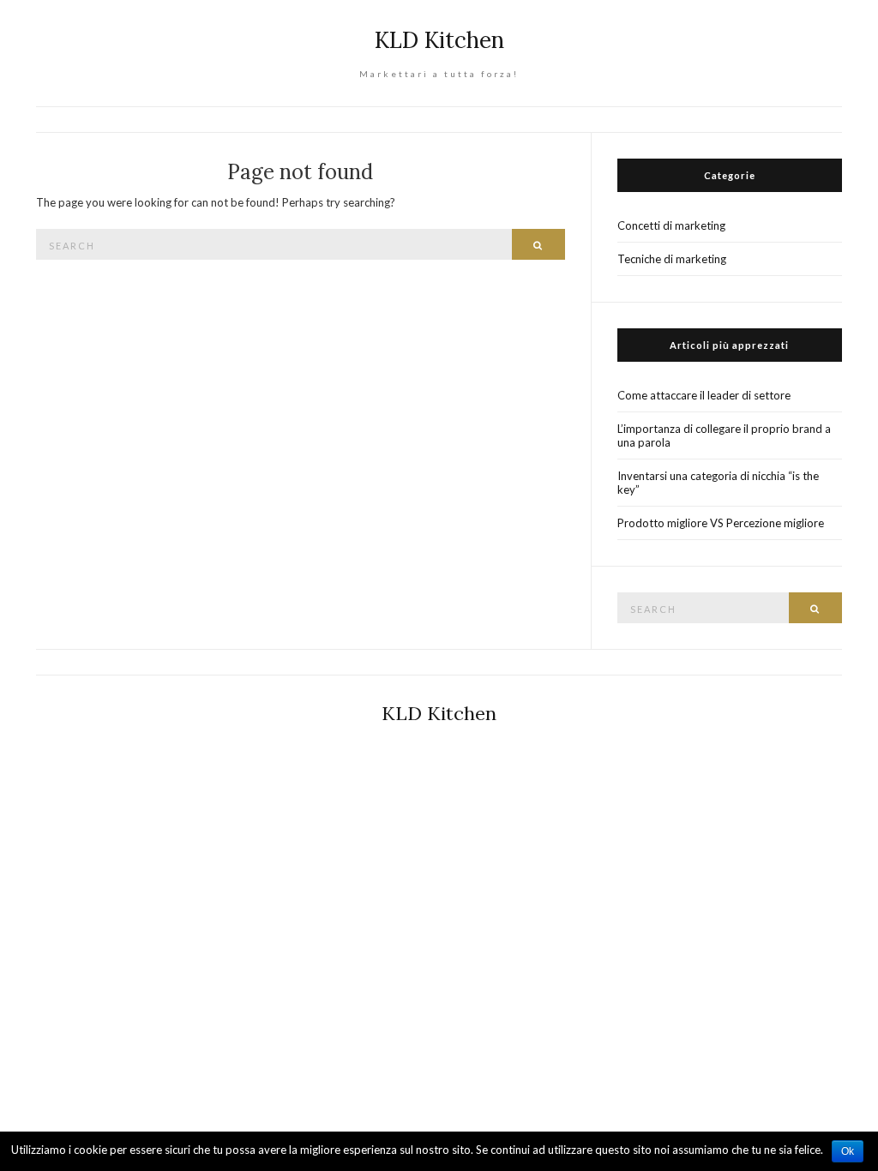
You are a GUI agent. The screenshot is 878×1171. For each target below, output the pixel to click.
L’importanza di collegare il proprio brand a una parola (724, 435)
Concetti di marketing (671, 225)
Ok (847, 1151)
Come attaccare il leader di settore (704, 395)
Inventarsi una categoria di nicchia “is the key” (718, 482)
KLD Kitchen (439, 40)
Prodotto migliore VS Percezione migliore (720, 523)
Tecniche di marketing (671, 259)
